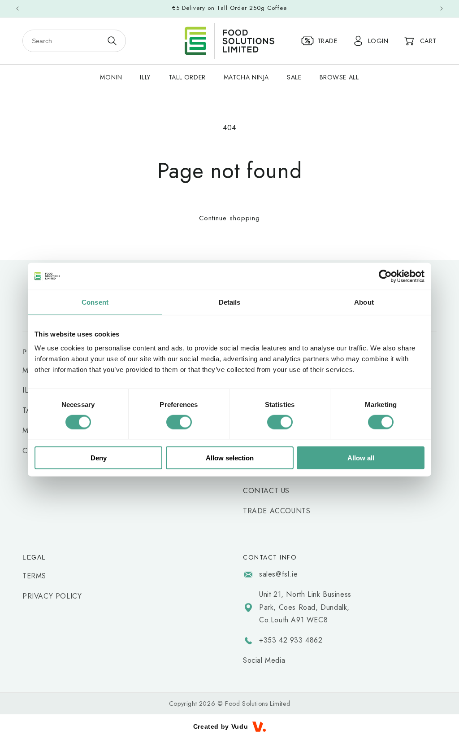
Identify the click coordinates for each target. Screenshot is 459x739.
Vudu (239, 726)
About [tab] (364, 302)
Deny (99, 458)
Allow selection (230, 458)
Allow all (360, 458)
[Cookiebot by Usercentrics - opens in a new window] (385, 276)
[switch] (179, 422)
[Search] (112, 40)
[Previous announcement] (17, 8)
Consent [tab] (95, 302)
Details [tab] (230, 302)
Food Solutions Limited (257, 703)
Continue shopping (229, 218)
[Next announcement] (441, 8)
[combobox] (63, 41)
